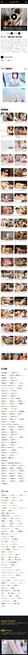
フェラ (15, 505)
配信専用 (22, 531)
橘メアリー (14, 437)
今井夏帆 (14, 450)
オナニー (5, 544)
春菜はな (5, 401)
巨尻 (12, 526)
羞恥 (15, 546)
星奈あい (5, 455)
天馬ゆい (5, 403)
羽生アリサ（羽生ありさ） (9, 447)
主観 (4, 552)
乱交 (4, 557)
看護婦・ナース (7, 603)
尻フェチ (17, 549)
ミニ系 (13, 577)
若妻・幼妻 (18, 603)
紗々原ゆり (14, 481)
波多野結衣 (6, 372)
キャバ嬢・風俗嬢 (13, 562)
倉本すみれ (5, 398)
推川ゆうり (5, 406)
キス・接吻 (6, 541)
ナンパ (5, 523)
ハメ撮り (5, 508)
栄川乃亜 (5, 476)
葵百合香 (13, 476)
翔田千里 (13, 414)
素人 (15, 497)
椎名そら (5, 470)
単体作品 (6, 495)
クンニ (21, 593)
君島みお (13, 401)
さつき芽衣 (5, 409)
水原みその (5, 452)
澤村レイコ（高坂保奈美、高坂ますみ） (12, 463)
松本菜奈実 (5, 440)
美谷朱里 (22, 419)
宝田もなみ (5, 432)
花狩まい (21, 476)
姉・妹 (19, 570)
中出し (14, 495)
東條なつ (13, 429)
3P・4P (14, 508)
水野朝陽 (21, 403)
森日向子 (5, 411)
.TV (14, 2)
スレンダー (6, 505)
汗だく (5, 596)
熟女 (23, 500)
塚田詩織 (20, 468)
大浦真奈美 (5, 483)
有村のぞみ (15, 416)
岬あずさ (21, 473)
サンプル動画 (6, 497)
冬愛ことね (22, 429)
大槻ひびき (16, 372)
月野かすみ (15, 434)
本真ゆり (5, 437)
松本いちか (14, 378)
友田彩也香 (5, 460)
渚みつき (22, 385)
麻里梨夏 (5, 468)
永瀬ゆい (14, 440)
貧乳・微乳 (19, 559)
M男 (4, 593)
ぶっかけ (14, 583)
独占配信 (16, 539)
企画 (21, 523)
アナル (22, 572)
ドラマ (20, 521)
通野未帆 (21, 427)
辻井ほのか (5, 421)
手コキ (22, 546)
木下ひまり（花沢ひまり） (9, 385)
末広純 (14, 421)
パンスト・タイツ (20, 580)
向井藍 (22, 437)
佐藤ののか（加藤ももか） (9, 458)
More (25, 69)
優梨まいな (15, 432)
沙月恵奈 (20, 388)
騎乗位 (5, 521)
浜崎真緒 (5, 378)
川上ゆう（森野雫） (17, 398)
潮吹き (12, 510)
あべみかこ (14, 470)
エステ (22, 583)
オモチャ (11, 552)
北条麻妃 (22, 470)
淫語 (10, 559)
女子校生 (5, 518)
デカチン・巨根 (7, 585)
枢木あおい (15, 393)
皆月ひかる (5, 390)
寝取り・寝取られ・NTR (9, 513)
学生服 (19, 575)
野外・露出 (12, 593)
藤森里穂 (22, 411)
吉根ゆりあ (5, 396)
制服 (13, 531)
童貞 (14, 588)
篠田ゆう (5, 375)
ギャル (15, 541)
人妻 (10, 557)
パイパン (20, 526)
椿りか (21, 414)
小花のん (13, 455)
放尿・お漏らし (7, 590)
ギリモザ (5, 565)
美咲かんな (15, 406)
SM (14, 598)
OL (15, 534)
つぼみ (4, 427)
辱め (13, 536)
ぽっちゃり (6, 598)
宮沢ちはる (13, 473)
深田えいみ (14, 419)
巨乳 (22, 495)
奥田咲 (12, 468)
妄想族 (5, 526)
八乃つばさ (15, 409)
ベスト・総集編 (7, 549)
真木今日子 (13, 427)
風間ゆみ (21, 401)
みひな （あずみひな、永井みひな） (12, 424)
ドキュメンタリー (8, 528)
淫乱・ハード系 (16, 518)
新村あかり (6, 380)
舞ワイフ (4, 60)
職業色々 (5, 583)
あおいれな (14, 411)
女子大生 (5, 531)
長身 (18, 596)
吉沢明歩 (14, 465)
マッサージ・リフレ (8, 575)
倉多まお (5, 419)
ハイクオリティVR (7, 567)
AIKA (22, 383)
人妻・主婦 (6, 500)
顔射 (12, 521)
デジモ (23, 508)
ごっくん (5, 577)
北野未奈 (5, 414)
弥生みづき (16, 380)
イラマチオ (14, 544)
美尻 (17, 557)
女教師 (17, 585)
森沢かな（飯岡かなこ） (17, 375)
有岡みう (5, 445)
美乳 (4, 510)
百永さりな (15, 452)
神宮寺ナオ (5, 450)
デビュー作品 (6, 546)
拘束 (18, 554)
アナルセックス (7, 601)
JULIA (12, 388)
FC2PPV (5, 503)
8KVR (4, 606)
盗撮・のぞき (6, 534)
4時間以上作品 (7, 516)
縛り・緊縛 (18, 590)
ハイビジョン (6, 539)
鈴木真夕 (22, 481)
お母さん (21, 598)
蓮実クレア (14, 383)
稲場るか (5, 429)
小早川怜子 (5, 393)
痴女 (13, 503)
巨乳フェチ (6, 588)
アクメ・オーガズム (8, 570)
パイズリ (17, 516)
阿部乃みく (5, 478)
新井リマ (22, 465)
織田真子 (14, 478)
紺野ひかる (5, 434)
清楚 (16, 601)
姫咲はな (14, 396)
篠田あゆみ (15, 442)
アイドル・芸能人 (7, 580)
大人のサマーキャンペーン (9, 572)
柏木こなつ (5, 442)
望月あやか (5, 465)
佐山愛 (4, 473)
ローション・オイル (8, 554)
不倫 (18, 528)
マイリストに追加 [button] (8, 57)
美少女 (15, 500)
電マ (4, 559)
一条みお (13, 445)
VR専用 (13, 565)
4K (4, 562)
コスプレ (5, 536)
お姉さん (13, 523)
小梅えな (22, 478)
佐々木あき (15, 390)
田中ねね (13, 403)
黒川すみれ (5, 416)
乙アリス (5, 388)
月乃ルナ (22, 447)
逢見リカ (5, 481)
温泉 (11, 596)
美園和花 (5, 383)
